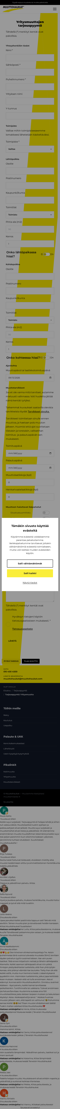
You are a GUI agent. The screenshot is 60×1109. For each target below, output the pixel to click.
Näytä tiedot (30, 582)
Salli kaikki (30, 573)
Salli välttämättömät (30, 563)
